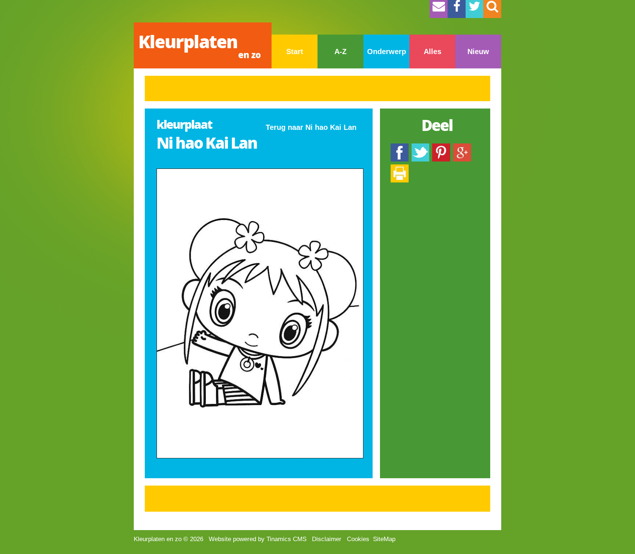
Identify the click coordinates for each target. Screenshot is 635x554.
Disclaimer (326, 539)
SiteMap (384, 539)
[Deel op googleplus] (462, 146)
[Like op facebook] (400, 146)
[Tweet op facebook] (420, 146)
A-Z (340, 51)
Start (294, 51)
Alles (432, 51)
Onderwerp (386, 51)
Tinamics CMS (286, 539)
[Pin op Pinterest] (441, 146)
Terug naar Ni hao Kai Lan (311, 127)
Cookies (358, 539)
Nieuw (478, 51)
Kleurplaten (199, 45)
